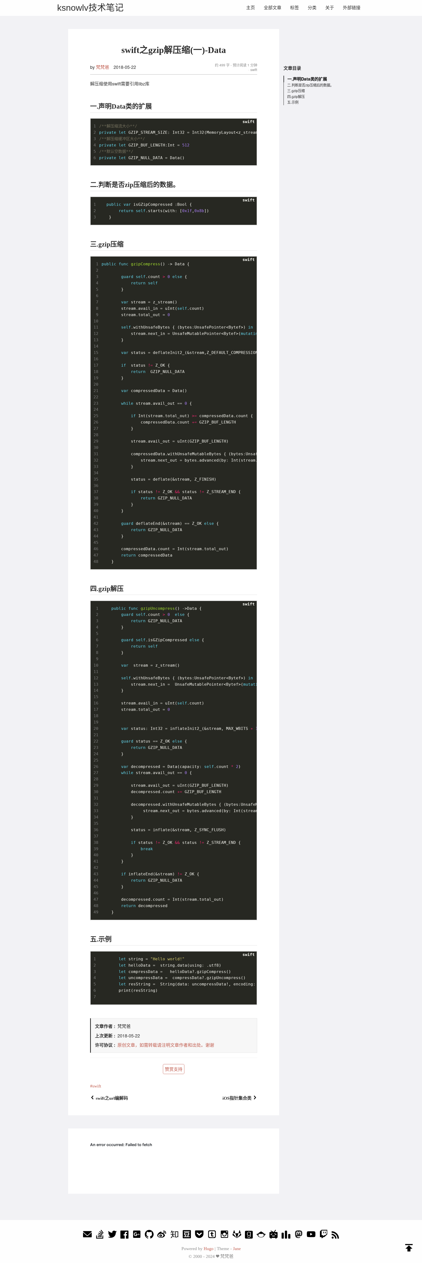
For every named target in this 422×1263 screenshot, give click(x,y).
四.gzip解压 (296, 96)
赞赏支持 (173, 1069)
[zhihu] (174, 1235)
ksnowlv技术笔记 (90, 8)
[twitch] (323, 1235)
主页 (250, 7)
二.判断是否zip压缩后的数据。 (310, 84)
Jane (237, 1248)
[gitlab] (236, 1235)
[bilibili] (273, 1235)
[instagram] (224, 1235)
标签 (294, 7)
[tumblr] (212, 1235)
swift (253, 69)
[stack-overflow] (99, 1235)
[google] (136, 1235)
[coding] (261, 1235)
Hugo (208, 1248)
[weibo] (161, 1235)
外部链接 (351, 7)
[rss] (335, 1235)
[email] (87, 1235)
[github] (149, 1235)
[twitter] (112, 1235)
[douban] (186, 1235)
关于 (329, 7)
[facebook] (124, 1235)
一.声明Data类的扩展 (307, 79)
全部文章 (272, 7)
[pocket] (199, 1235)
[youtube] (311, 1235)
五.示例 (292, 101)
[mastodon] (298, 1235)
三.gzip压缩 (296, 90)
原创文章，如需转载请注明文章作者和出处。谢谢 (165, 1045)
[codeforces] (286, 1235)
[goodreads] (249, 1235)
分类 (312, 7)
